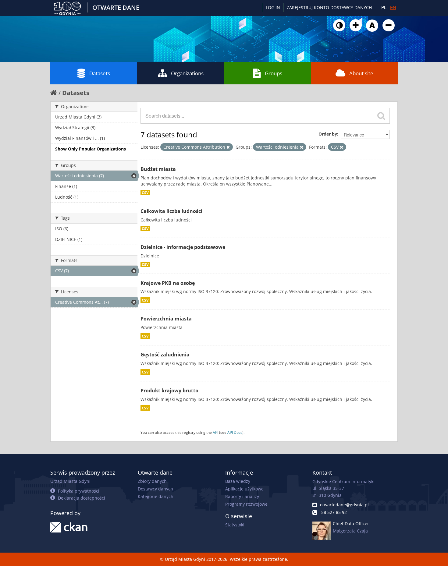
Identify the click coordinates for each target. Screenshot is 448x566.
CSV (145, 192)
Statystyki (234, 525)
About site (361, 73)
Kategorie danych (155, 496)
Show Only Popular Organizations (90, 149)
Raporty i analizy (242, 496)
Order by (327, 134)
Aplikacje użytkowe (244, 489)
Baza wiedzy (237, 481)
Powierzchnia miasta (166, 318)
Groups (273, 73)
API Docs (234, 432)
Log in (273, 7)
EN (393, 7)
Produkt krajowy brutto (169, 390)
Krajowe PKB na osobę (167, 283)
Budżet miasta (158, 169)
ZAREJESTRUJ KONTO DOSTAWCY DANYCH (329, 7)
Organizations (187, 73)
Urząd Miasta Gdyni (70, 481)
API (215, 432)
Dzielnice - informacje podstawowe (182, 247)
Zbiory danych (152, 481)
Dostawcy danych (155, 489)
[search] (381, 115)
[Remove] (228, 147)
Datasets (99, 73)
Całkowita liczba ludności (171, 211)
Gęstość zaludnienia (165, 354)
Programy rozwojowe (246, 504)
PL (383, 7)
